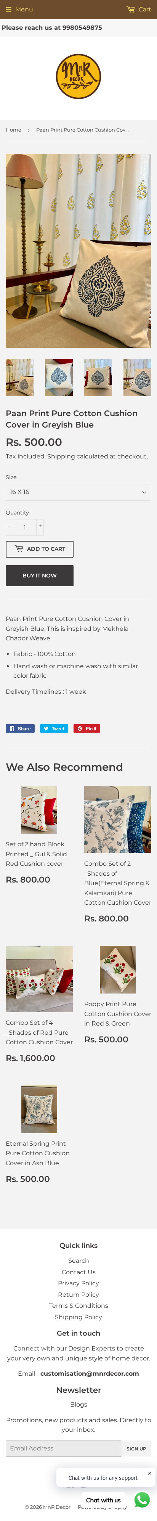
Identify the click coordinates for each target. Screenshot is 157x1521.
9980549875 (71, 27)
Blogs (78, 1404)
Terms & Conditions (78, 1305)
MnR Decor (56, 1507)
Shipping (61, 456)
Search (78, 1260)
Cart (144, 9)
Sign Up (136, 1449)
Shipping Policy (78, 1317)
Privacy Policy (78, 1283)
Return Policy (78, 1294)
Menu (24, 9)
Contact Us (79, 1272)
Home (13, 130)
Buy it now (39, 575)
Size (11, 477)
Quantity (17, 512)
